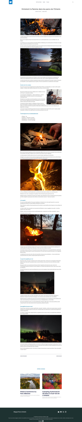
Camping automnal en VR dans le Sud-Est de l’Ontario (51, 393)
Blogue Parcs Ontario (20, 412)
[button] (72, 2)
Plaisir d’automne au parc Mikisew (28, 393)
